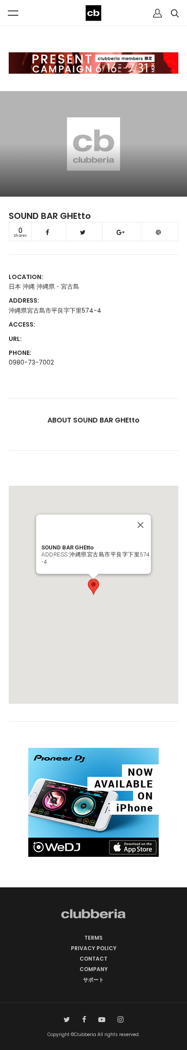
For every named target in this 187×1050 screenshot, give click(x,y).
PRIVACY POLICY (94, 948)
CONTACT (93, 958)
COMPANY (94, 969)
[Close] (140, 525)
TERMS (93, 937)
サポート (93, 979)
